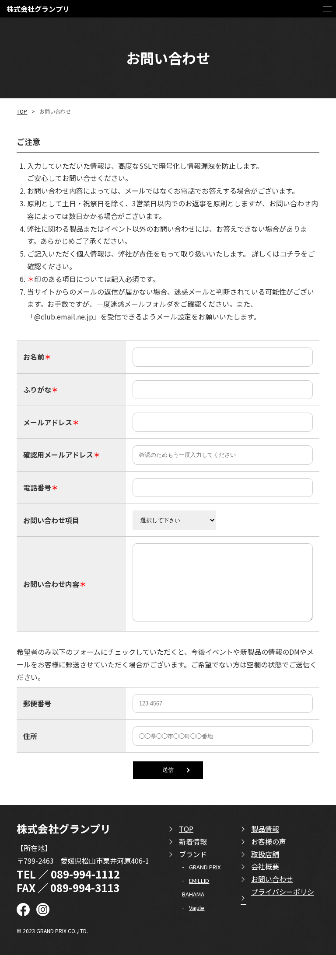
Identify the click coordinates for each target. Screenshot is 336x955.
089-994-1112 (85, 874)
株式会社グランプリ (38, 8)
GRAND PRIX (204, 867)
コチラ (290, 253)
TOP (22, 111)
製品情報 (265, 828)
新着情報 (193, 841)
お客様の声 (268, 841)
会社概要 (265, 866)
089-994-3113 (84, 887)
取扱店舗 (265, 854)
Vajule (196, 907)
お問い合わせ (272, 879)
